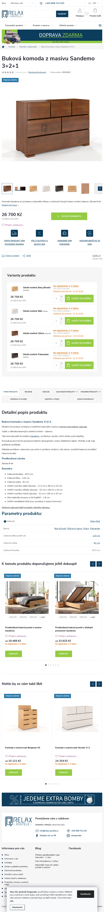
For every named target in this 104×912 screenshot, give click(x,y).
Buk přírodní (60, 528)
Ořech (86, 528)
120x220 (13, 617)
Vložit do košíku (81, 298)
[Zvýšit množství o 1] (61, 297)
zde (11, 900)
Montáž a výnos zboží (13, 874)
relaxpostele (76, 835)
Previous (92, 564)
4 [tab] (53, 665)
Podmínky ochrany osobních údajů (16, 883)
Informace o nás (17, 3)
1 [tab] (46, 665)
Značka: (96, 255)
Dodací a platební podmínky (16, 866)
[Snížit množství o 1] (61, 300)
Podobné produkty (89, 392)
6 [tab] (58, 665)
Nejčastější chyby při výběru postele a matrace (47, 866)
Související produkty (65, 392)
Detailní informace (9, 205)
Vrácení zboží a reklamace (15, 878)
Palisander (95, 528)
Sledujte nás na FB (48, 835)
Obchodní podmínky (13, 870)
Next (99, 564)
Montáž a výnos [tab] (52, 399)
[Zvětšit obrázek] (14, 288)
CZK (94, 3)
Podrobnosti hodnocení (37, 72)
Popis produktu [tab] (11, 392)
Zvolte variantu (71, 216)
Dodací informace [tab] (85, 399)
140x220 (23, 617)
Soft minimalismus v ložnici (46, 861)
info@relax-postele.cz (49, 831)
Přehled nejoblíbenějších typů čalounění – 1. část (47, 856)
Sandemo (34, 436)
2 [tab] (48, 665)
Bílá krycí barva (74, 528)
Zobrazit (13, 654)
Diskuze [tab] (46, 392)
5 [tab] (55, 665)
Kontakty (8, 862)
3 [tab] (50, 665)
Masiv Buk (95, 521)
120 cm (96, 535)
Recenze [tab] (28, 392)
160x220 (33, 617)
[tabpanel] (27, 616)
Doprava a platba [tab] (18, 399)
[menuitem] (16, 25)
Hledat (62, 13)
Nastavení (17, 907)
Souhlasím (85, 894)
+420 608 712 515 (79, 831)
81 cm (97, 543)
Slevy (4, 3)
